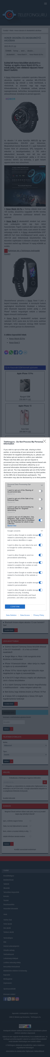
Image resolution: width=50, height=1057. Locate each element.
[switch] (41, 491)
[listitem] (25, 485)
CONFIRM (15, 607)
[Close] (45, 442)
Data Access (25, 615)
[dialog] (25, 528)
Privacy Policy (38, 615)
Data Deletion (11, 615)
